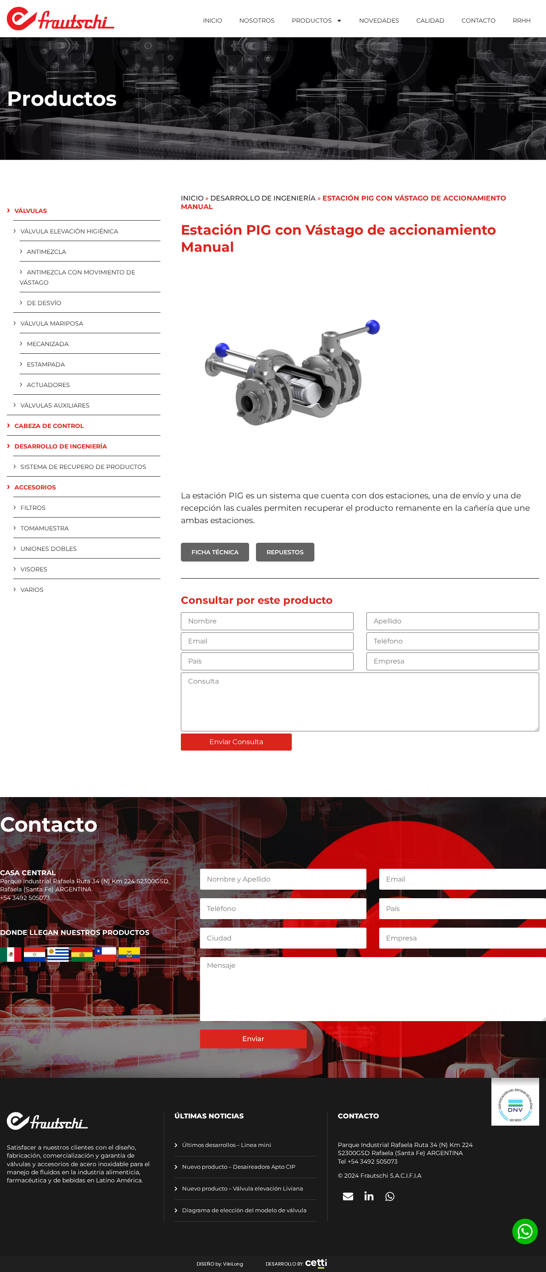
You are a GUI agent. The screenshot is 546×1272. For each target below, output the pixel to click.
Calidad (430, 20)
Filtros (33, 508)
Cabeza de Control (49, 426)
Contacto (479, 20)
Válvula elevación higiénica (69, 231)
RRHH (522, 20)
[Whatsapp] (390, 1196)
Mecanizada (48, 344)
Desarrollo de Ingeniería (61, 446)
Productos (312, 20)
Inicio (212, 20)
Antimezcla (46, 252)
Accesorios (35, 487)
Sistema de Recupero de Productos (83, 467)
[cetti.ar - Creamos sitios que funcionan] (316, 1264)
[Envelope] (348, 1196)
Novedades (379, 20)
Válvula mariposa (51, 323)
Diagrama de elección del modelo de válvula (244, 1210)
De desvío (44, 303)
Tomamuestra (44, 528)
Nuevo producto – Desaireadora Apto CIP (238, 1167)
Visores (33, 569)
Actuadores (48, 385)
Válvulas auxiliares (55, 405)
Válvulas (31, 211)
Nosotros (257, 20)
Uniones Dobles (48, 549)
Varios (32, 590)
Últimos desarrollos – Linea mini (226, 1145)
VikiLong (233, 1263)
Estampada (46, 364)
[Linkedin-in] (369, 1196)
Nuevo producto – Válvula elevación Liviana (242, 1188)
